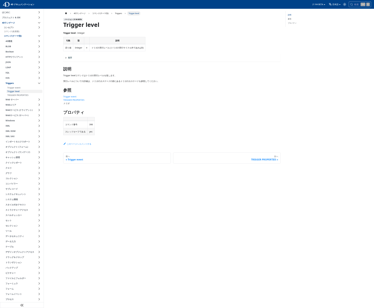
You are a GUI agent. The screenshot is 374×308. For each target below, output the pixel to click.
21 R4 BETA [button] (317, 4)
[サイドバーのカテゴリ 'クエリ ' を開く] (39, 168)
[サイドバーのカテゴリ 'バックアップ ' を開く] (39, 267)
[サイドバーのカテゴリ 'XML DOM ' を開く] (39, 131)
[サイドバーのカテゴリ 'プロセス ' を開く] (39, 299)
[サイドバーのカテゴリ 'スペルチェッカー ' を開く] (39, 215)
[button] (22, 27)
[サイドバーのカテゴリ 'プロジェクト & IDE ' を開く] (39, 17)
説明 (289, 15)
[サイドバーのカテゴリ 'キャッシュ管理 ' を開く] (39, 157)
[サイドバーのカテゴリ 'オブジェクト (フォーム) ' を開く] (39, 147)
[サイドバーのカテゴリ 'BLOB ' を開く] (39, 46)
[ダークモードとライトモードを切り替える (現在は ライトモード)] (344, 4)
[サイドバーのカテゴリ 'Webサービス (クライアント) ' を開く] (39, 110)
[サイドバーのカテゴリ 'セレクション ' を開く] (39, 225)
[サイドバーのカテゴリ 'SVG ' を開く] (39, 78)
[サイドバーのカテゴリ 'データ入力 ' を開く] (39, 241)
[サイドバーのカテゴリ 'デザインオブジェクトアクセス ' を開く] (39, 252)
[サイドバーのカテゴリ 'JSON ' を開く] (39, 62)
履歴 (70, 57)
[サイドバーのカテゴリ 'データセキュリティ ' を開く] (39, 236)
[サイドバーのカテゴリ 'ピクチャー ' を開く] (39, 273)
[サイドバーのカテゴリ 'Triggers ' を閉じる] (39, 83)
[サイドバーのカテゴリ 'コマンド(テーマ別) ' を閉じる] (39, 36)
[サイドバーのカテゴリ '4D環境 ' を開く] (39, 41)
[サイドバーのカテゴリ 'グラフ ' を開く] (39, 173)
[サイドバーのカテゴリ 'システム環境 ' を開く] (39, 199)
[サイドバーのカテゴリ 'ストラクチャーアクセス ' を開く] (39, 210)
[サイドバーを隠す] (22, 305)
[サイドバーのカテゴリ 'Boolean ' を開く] (39, 51)
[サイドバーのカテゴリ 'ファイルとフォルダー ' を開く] (39, 278)
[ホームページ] (66, 13)
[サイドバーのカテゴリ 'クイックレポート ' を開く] (39, 162)
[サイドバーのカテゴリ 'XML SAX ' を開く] (39, 136)
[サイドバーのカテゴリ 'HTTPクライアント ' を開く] (39, 57)
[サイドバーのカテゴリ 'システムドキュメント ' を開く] (39, 194)
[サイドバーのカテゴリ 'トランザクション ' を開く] (39, 262)
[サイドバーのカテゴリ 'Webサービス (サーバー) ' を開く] (39, 115)
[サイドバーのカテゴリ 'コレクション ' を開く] (39, 178)
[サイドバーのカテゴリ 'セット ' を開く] (39, 220)
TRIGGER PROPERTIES (73, 100)
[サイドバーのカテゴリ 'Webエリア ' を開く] (39, 104)
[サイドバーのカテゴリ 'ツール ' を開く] (39, 231)
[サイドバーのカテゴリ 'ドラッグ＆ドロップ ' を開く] (39, 257)
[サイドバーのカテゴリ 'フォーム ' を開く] (39, 288)
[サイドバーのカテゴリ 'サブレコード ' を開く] (39, 189)
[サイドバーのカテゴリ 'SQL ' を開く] (39, 72)
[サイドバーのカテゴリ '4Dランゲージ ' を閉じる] (39, 22)
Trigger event (69, 96)
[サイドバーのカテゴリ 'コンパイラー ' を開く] (39, 183)
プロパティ (292, 23)
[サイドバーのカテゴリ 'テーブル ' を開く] (39, 246)
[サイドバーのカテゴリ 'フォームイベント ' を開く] (39, 294)
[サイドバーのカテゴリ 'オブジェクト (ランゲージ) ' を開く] (39, 152)
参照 (289, 19)
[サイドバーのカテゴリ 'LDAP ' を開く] (39, 67)
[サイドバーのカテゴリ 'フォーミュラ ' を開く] (39, 283)
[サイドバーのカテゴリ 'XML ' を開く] (39, 125)
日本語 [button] (335, 4)
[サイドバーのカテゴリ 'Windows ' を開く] (39, 120)
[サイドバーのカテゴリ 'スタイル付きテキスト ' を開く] (39, 204)
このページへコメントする (79, 143)
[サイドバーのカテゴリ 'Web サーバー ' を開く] (39, 99)
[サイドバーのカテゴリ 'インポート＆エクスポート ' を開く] (39, 141)
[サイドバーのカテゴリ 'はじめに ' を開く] (39, 12)
